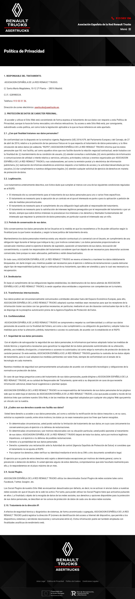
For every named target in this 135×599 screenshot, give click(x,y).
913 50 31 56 (19, 101)
